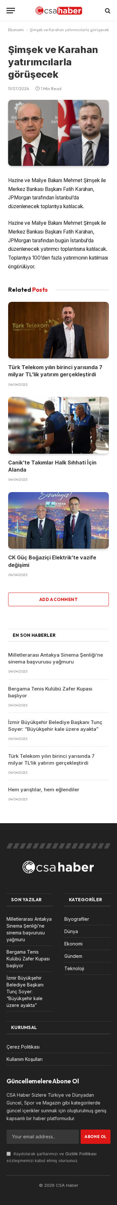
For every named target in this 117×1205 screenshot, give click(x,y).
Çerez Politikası (23, 1047)
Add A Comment (58, 599)
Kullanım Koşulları (24, 1059)
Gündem (73, 956)
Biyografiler (76, 919)
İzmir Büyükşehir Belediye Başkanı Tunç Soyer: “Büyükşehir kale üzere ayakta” (25, 991)
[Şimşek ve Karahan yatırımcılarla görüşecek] (58, 133)
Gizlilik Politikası (81, 1153)
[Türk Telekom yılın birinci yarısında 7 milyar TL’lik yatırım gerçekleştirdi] (58, 330)
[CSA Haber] (58, 10)
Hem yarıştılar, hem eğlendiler (43, 789)
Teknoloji (74, 968)
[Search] (107, 10)
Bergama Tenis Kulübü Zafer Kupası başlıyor (28, 958)
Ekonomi (16, 29)
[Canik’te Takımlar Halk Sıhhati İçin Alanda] (58, 425)
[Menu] (10, 10)
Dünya (71, 931)
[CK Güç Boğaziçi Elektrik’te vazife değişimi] (58, 520)
